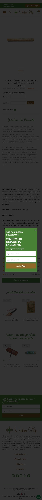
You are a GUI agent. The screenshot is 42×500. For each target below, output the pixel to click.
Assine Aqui (21, 266)
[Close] (35, 230)
